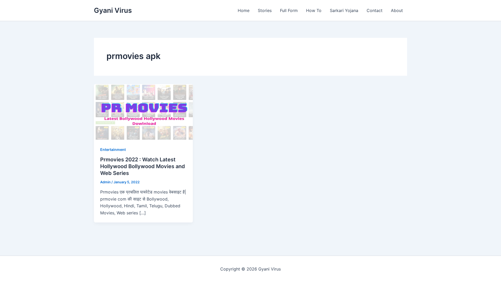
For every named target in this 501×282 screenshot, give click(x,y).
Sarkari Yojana (344, 10)
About (397, 10)
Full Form (289, 10)
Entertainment (113, 149)
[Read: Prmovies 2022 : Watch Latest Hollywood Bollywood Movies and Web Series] (143, 111)
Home (243, 10)
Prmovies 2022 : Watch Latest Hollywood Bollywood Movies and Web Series (142, 166)
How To (313, 10)
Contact (375, 10)
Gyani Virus (113, 10)
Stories (265, 10)
